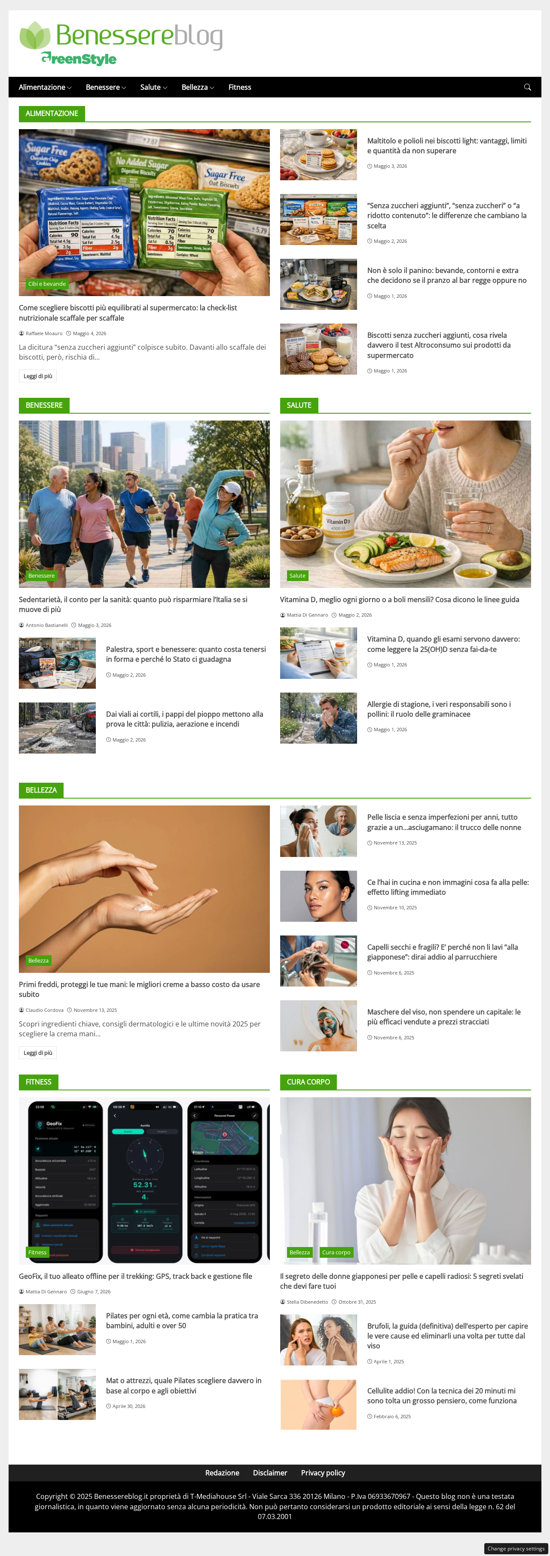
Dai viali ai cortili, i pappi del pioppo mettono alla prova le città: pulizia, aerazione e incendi (184, 719)
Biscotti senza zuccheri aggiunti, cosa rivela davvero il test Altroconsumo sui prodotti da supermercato (439, 345)
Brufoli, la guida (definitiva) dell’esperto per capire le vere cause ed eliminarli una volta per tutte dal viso (447, 1336)
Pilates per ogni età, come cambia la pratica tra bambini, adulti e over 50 (182, 1320)
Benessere (103, 87)
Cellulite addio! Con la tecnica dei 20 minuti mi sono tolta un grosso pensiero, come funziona (442, 1395)
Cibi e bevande (47, 284)
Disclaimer (270, 1472)
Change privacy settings (516, 1548)
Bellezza (195, 87)
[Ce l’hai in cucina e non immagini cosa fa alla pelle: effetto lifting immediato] (318, 896)
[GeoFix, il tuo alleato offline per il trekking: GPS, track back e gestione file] (144, 1180)
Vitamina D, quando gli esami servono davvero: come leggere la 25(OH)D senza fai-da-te (443, 644)
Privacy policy (323, 1472)
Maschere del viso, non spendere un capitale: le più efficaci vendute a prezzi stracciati (444, 1016)
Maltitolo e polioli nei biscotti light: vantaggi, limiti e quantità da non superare (447, 145)
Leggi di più (38, 376)
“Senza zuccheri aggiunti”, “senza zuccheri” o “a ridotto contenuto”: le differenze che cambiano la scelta (447, 215)
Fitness (240, 87)
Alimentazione (42, 87)
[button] (527, 87)
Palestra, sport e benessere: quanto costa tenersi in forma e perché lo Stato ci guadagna (186, 654)
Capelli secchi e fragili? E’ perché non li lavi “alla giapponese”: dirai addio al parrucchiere (442, 952)
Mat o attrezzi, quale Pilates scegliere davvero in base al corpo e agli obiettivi (184, 1385)
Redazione (222, 1472)
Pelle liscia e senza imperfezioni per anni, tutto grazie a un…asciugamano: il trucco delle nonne (444, 822)
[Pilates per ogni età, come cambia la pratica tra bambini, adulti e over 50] (57, 1329)
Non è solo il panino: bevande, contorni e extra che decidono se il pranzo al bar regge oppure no (447, 275)
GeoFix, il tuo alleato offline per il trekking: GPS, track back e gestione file (135, 1276)
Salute (151, 87)
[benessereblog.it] (121, 43)
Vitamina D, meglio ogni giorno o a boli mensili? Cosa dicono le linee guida (399, 599)
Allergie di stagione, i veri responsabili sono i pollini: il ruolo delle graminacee (439, 709)
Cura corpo (336, 1252)
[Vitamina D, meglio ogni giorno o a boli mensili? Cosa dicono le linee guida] (405, 504)
